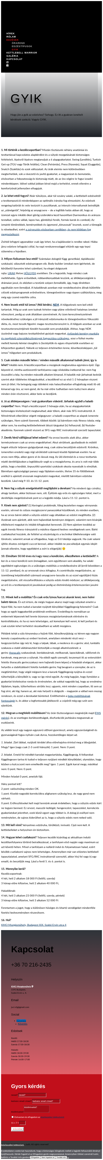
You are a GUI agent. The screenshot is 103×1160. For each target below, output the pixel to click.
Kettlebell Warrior (21, 53)
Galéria (12, 56)
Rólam (11, 36)
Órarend (18, 43)
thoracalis (15, 653)
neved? (14, 1095)
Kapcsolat (14, 59)
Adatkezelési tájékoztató (12, 1145)
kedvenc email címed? (21, 1101)
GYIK (15, 49)
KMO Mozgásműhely (21, 986)
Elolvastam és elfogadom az (39, 1117)
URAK (11, 273)
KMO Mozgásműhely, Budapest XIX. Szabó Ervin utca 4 (33, 925)
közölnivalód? (17, 1112)
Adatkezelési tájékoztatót (52, 1117)
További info (61, 1157)
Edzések (12, 40)
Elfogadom (35, 1157)
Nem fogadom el (48, 1157)
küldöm (17, 1129)
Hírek (10, 33)
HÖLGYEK (30, 273)
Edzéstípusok (22, 46)
